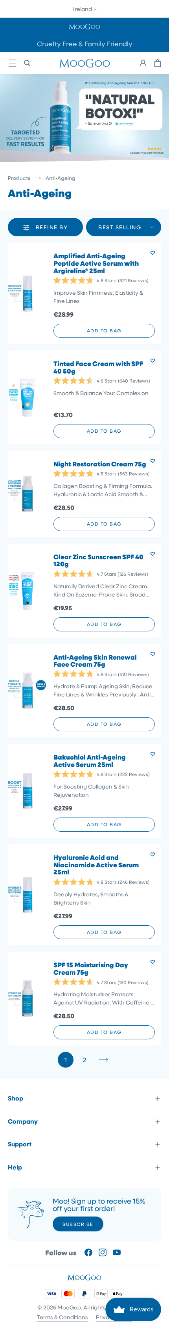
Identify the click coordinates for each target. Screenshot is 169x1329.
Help (15, 1167)
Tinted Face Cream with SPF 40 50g (98, 367)
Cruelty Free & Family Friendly (84, 43)
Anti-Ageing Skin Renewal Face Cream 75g (95, 661)
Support (19, 1144)
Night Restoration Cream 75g (99, 464)
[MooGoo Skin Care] (84, 63)
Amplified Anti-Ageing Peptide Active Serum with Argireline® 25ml (96, 263)
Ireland (83, 9)
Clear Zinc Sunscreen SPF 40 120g (98, 560)
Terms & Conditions (62, 1317)
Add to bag (104, 330)
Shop (15, 1098)
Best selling (119, 227)
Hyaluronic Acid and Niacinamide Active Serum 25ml (96, 865)
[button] (84, 26)
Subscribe (78, 1224)
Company (23, 1121)
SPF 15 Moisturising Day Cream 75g (90, 968)
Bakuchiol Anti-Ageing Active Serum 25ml (89, 761)
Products (19, 177)
